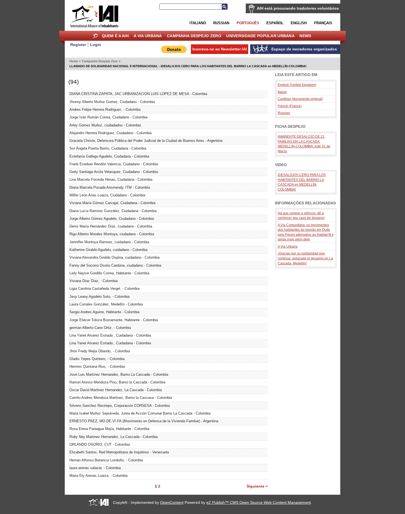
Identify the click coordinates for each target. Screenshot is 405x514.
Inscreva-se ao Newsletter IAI (219, 49)
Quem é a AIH (115, 36)
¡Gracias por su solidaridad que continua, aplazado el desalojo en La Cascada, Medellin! (305, 258)
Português (248, 23)
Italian (282, 92)
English (299, 23)
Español (275, 23)
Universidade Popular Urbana (260, 36)
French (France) (290, 106)
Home (95, 36)
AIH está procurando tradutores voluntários (298, 8)
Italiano (198, 23)
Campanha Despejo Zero (194, 36)
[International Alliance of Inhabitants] (94, 16)
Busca (224, 6)
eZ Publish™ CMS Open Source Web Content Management (258, 502)
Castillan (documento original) (300, 99)
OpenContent (171, 502)
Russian (221, 23)
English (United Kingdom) (297, 84)
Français (323, 23)
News (305, 36)
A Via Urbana (148, 36)
